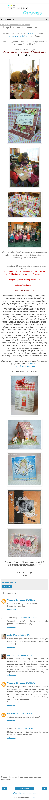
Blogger (35, 797)
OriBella (10, 655)
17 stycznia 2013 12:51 (25, 600)
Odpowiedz (11, 610)
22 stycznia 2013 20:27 (27, 728)
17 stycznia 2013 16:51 (22, 635)
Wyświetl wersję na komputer (24, 793)
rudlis (9, 635)
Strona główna (25, 788)
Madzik (31, 33)
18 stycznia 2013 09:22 (25, 713)
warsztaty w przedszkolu (18, 36)
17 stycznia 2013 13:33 (27, 618)
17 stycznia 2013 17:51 (24, 655)
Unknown (11, 600)
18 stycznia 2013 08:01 (25, 683)
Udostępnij (7, 586)
